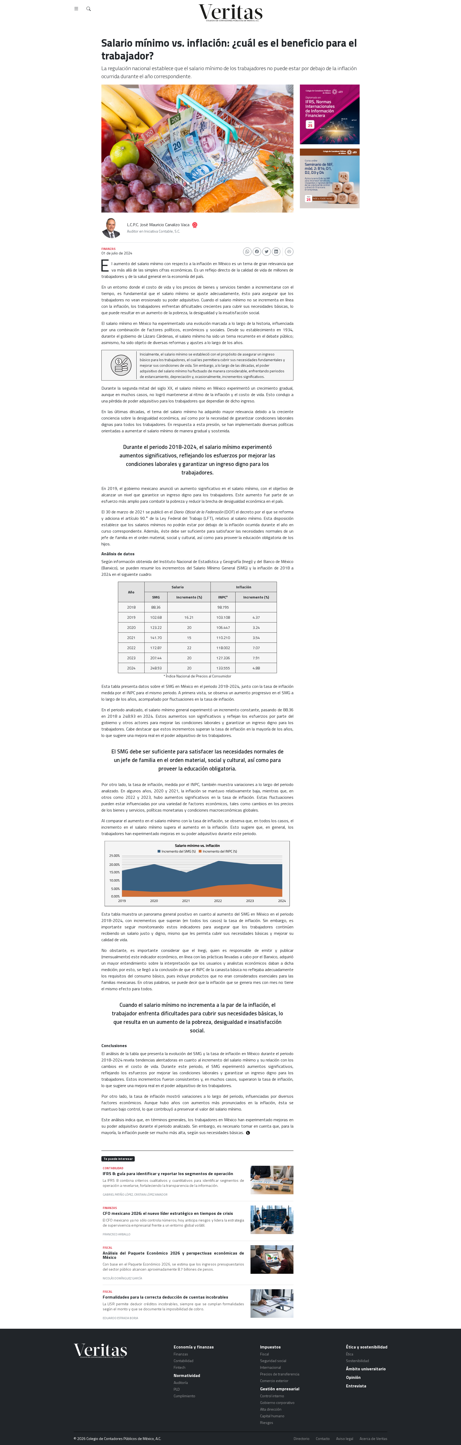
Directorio (301, 1438)
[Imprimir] (289, 252)
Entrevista (356, 1386)
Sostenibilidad (357, 1360)
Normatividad (187, 1375)
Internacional (270, 1367)
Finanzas (181, 1354)
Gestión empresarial (279, 1389)
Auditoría (181, 1382)
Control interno (272, 1396)
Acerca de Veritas (373, 1438)
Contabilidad (183, 1360)
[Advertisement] (330, 242)
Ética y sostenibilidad (366, 1347)
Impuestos (270, 1347)
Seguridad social (273, 1360)
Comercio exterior (274, 1380)
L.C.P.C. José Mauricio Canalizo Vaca (158, 224)
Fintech (179, 1367)
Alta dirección (270, 1409)
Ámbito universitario (366, 1369)
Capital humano (272, 1416)
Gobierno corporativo (277, 1402)
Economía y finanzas (194, 1347)
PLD (177, 1389)
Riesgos (266, 1422)
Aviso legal (344, 1438)
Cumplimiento (184, 1396)
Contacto (323, 1438)
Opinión (353, 1377)
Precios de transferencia (279, 1374)
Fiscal (264, 1354)
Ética (349, 1354)
